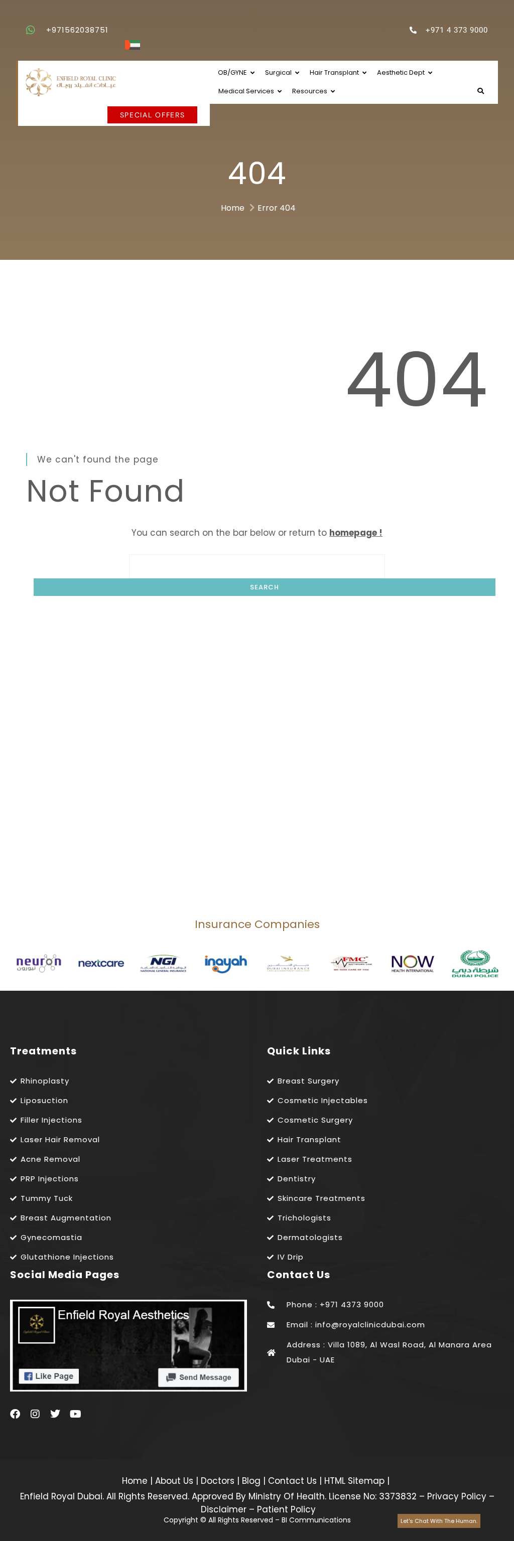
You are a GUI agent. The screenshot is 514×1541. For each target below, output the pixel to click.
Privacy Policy (456, 1496)
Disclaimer (223, 1509)
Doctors (219, 1481)
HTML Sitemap (353, 1481)
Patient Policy (286, 1509)
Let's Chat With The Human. (439, 1521)
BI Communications (316, 1520)
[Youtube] (75, 1414)
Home (232, 208)
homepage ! (355, 533)
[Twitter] (55, 1414)
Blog (252, 1481)
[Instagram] (35, 1414)
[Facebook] (15, 1414)
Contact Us (293, 1481)
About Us (175, 1481)
